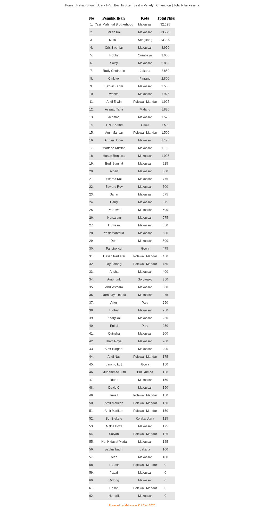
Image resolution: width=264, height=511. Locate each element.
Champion (163, 5)
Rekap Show (85, 5)
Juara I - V (104, 5)
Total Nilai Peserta (186, 5)
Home (69, 5)
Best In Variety (143, 5)
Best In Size (122, 5)
